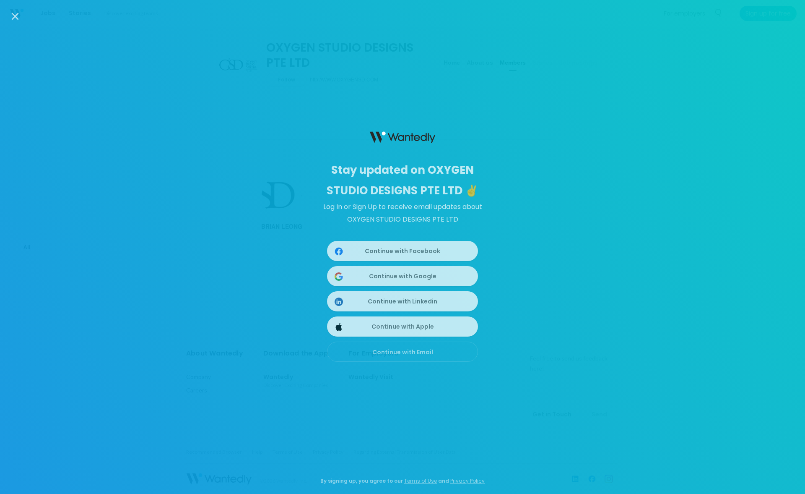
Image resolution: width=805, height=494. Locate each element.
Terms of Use (420, 480)
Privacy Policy (467, 480)
